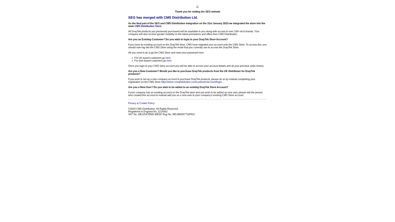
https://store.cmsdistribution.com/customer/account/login (191, 82)
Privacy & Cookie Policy (141, 103)
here (168, 58)
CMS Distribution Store (148, 26)
